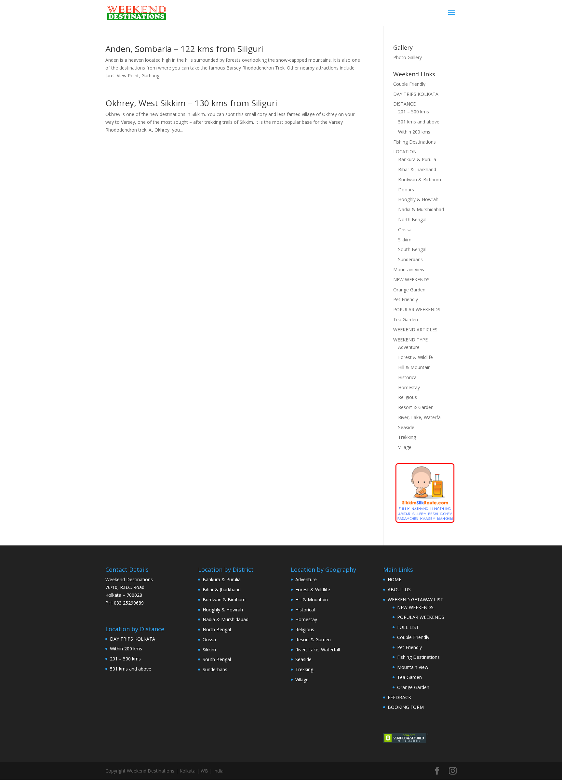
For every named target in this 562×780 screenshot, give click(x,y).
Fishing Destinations (414, 142)
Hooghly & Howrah (418, 199)
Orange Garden (409, 290)
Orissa (404, 229)
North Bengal (412, 219)
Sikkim (404, 240)
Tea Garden (405, 319)
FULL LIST (408, 627)
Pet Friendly (405, 299)
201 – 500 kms (413, 112)
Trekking (407, 437)
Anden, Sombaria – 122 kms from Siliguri (184, 49)
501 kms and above (418, 122)
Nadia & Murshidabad (421, 209)
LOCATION (405, 151)
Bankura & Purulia (417, 159)
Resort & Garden (416, 407)
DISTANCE (404, 104)
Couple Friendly (409, 84)
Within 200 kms (414, 132)
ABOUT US (399, 589)
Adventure (409, 347)
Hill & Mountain (414, 367)
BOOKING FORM (406, 707)
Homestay (409, 387)
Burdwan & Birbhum (419, 179)
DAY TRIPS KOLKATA (415, 94)
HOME (394, 579)
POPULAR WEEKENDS (416, 309)
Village (404, 447)
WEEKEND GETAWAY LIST (415, 599)
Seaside (406, 427)
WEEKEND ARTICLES (415, 329)
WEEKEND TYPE (410, 340)
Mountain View (408, 269)
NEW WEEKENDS (411, 279)
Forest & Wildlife (415, 357)
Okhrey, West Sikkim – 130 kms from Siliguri (191, 103)
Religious (407, 397)
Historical (408, 377)
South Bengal (412, 249)
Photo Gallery (407, 57)
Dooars (406, 189)
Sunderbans (410, 259)
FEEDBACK (399, 697)
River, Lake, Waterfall (420, 417)
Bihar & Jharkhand (417, 169)
